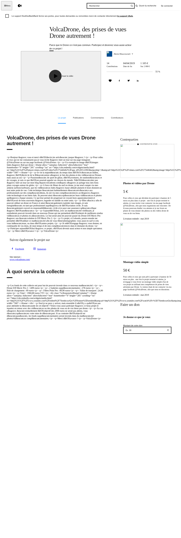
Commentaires (97, 118)
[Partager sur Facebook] (119, 80)
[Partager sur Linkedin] (137, 80)
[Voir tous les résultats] (132, 6)
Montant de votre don (132, 325)
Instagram (41, 249)
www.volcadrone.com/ (20, 259)
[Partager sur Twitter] (128, 80)
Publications (78, 118)
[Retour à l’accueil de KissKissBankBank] (17, 5)
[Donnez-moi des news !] (110, 80)
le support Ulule (125, 16)
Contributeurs (117, 118)
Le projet (62, 118)
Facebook (19, 249)
